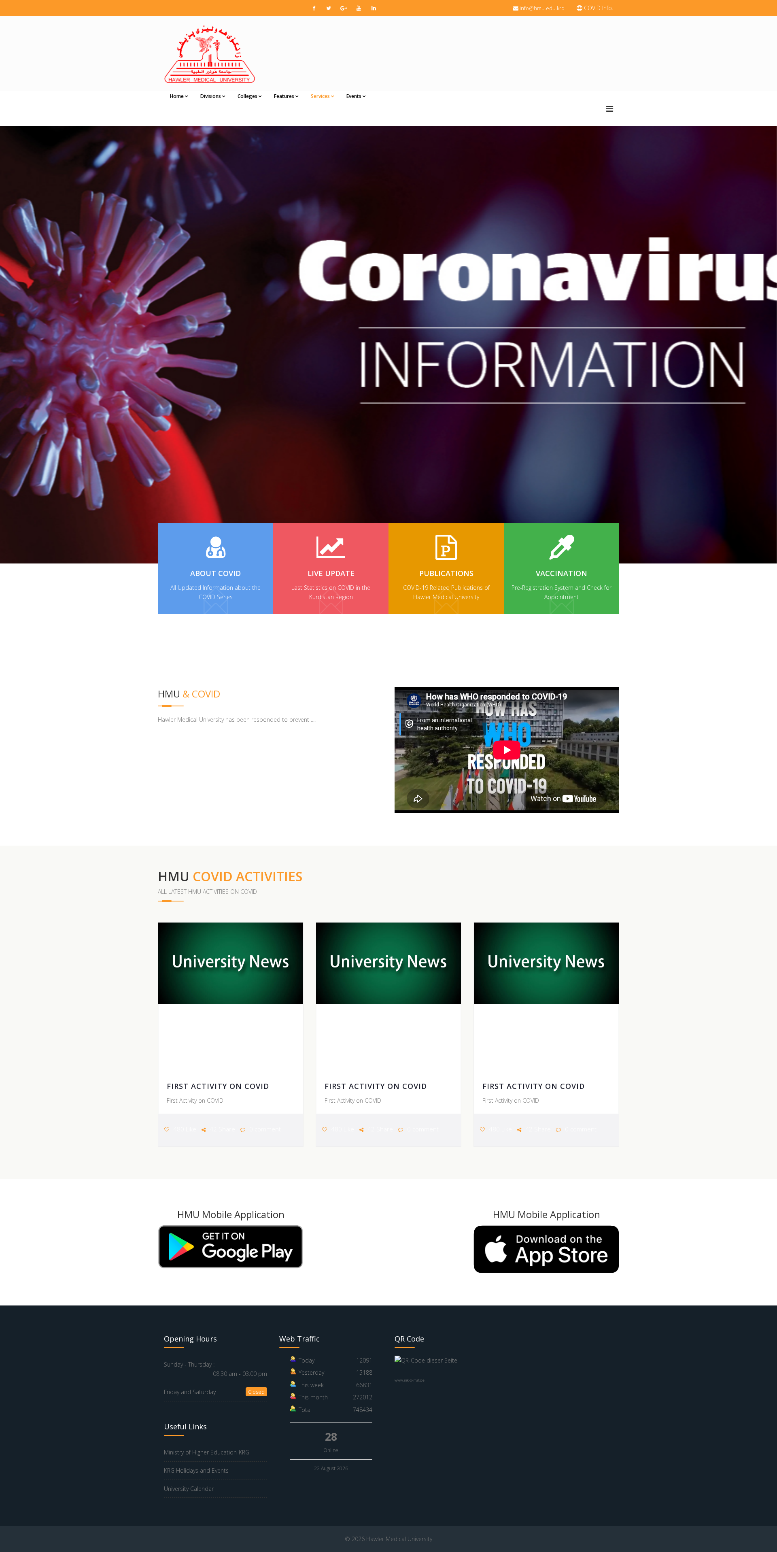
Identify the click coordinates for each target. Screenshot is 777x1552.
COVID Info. (597, 8)
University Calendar (189, 1488)
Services (320, 96)
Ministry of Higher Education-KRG (206, 1452)
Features (284, 96)
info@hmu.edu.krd (542, 8)
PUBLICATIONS (446, 573)
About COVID (215, 573)
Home (177, 96)
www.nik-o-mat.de (410, 1380)
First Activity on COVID (218, 1086)
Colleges (247, 96)
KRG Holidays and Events (196, 1470)
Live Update (331, 573)
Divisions (210, 96)
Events (353, 96)
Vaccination (561, 573)
